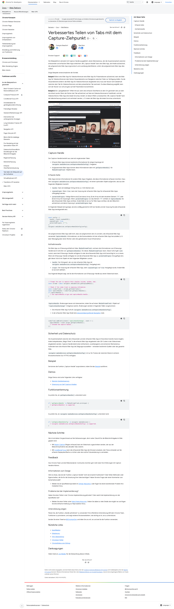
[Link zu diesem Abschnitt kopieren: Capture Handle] (66, 153)
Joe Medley (62, 554)
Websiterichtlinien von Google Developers (91, 572)
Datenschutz (45, 605)
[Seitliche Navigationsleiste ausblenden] (22, 606)
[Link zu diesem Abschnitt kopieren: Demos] (57, 372)
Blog (54, 2)
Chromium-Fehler (57, 540)
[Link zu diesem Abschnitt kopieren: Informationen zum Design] (72, 471)
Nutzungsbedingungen (33, 605)
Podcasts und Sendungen (83, 597)
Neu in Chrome (63, 2)
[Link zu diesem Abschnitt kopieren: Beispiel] (58, 361)
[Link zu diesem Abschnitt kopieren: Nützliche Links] (65, 525)
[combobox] (135, 2)
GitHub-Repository (85, 484)
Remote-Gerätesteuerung (60, 381)
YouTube (127, 592)
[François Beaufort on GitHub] (57, 48)
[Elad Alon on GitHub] (80, 48)
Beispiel (97, 366)
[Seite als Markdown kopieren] (93, 38)
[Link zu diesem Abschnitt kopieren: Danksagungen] (65, 549)
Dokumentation (33, 2)
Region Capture (59, 445)
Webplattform (6, 12)
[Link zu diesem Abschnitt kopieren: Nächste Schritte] (66, 433)
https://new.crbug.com (79, 501)
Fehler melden (31, 589)
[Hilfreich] (121, 27)
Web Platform (15, 8)
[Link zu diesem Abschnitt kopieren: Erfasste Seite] (62, 175)
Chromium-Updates (81, 589)
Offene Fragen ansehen (33, 592)
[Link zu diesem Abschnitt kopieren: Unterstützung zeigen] (68, 509)
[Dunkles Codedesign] (121, 215)
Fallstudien (47, 2)
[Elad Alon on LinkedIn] (82, 48)
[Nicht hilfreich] (124, 27)
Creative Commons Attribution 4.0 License (95, 570)
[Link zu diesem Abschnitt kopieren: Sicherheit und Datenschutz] (77, 334)
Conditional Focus (60, 450)
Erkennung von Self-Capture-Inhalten (64, 384)
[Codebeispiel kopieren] (124, 215)
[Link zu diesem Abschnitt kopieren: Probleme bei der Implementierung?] (80, 491)
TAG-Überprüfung (58, 537)
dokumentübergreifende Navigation (89, 313)
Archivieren (79, 595)
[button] (10, 83)
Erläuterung (56, 533)
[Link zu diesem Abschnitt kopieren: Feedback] (60, 458)
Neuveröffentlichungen (21, 12)
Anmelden (168, 2)
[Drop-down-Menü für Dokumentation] (40, 2)
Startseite (51, 27)
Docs (4, 8)
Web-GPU (35, 12)
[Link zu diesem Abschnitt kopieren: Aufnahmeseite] (63, 244)
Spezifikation (56, 530)
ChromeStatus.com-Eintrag (61, 543)
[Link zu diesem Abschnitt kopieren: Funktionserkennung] (70, 390)
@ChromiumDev (71, 519)
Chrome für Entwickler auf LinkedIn (135, 595)
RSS (126, 597)
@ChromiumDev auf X (131, 589)
